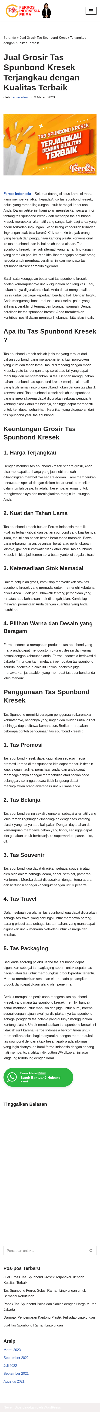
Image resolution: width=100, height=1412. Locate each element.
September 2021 (16, 1373)
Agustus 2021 (13, 1381)
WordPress (52, 1407)
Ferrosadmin (20, 97)
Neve (7, 1407)
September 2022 (16, 1358)
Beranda (9, 37)
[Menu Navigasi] (91, 11)
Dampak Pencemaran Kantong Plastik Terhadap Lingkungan (49, 1317)
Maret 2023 (12, 1350)
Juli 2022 (10, 1365)
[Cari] (91, 1250)
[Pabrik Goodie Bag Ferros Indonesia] (27, 10)
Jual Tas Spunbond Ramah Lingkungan (33, 1325)
